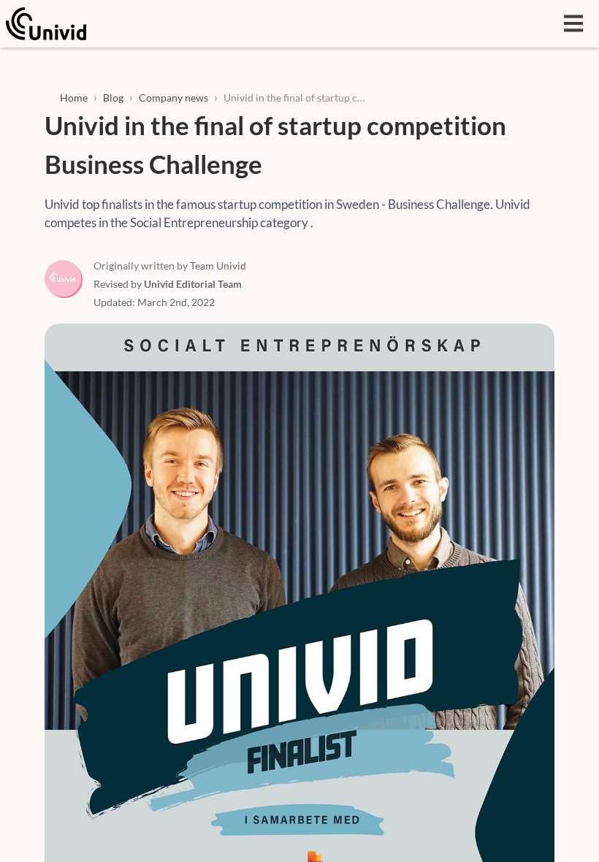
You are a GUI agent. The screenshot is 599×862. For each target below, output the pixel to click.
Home (74, 97)
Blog (113, 97)
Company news (173, 97)
